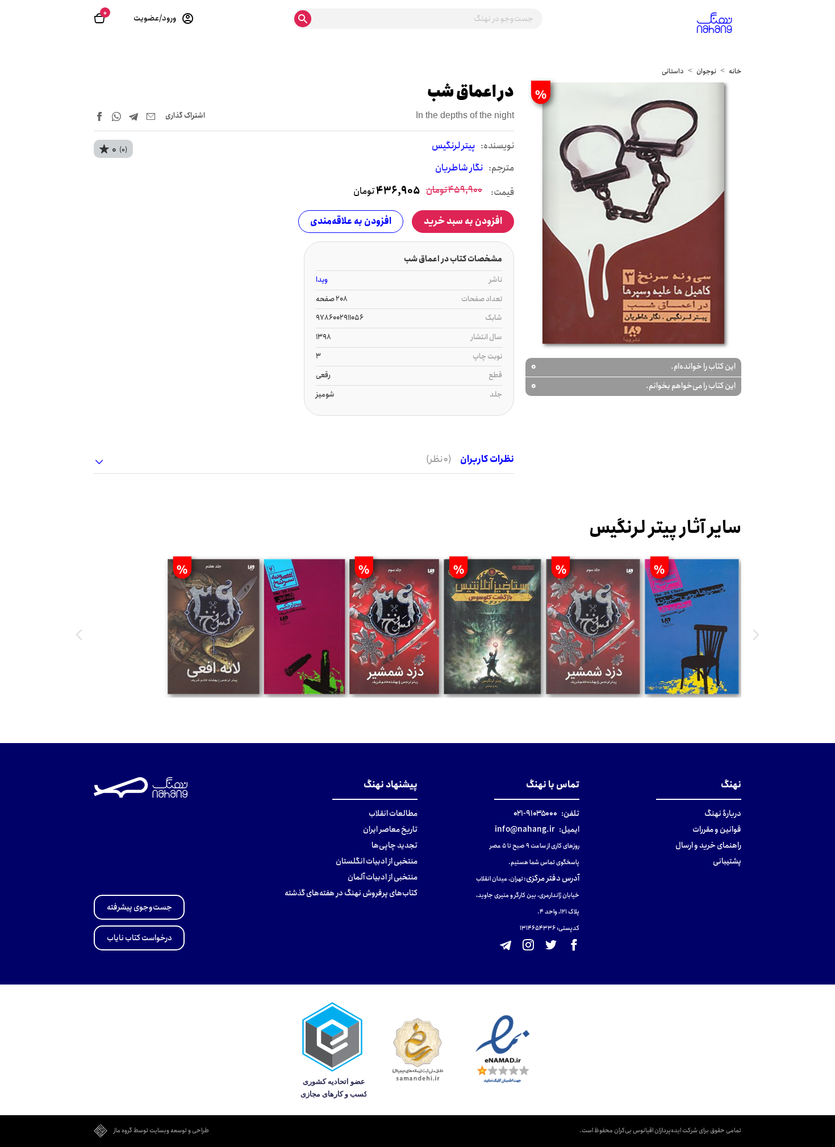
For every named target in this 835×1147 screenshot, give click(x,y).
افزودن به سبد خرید (463, 221)
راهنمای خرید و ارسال (708, 845)
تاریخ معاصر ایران (390, 829)
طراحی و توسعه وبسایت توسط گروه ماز (161, 1131)
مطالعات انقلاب (393, 813)
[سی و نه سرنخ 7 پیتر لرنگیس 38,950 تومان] (304, 626)
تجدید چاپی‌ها (394, 845)
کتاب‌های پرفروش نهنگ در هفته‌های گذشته (351, 893)
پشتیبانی (727, 861)
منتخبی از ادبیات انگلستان (377, 861)
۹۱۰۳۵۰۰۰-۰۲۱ (535, 813)
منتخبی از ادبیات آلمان (383, 877)
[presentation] (756, 635)
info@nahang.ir (525, 829)
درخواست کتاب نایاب (139, 938)
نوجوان (706, 71)
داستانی (673, 71)
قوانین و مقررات (716, 829)
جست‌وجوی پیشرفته (139, 907)
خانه (735, 71)
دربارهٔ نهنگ (722, 813)
